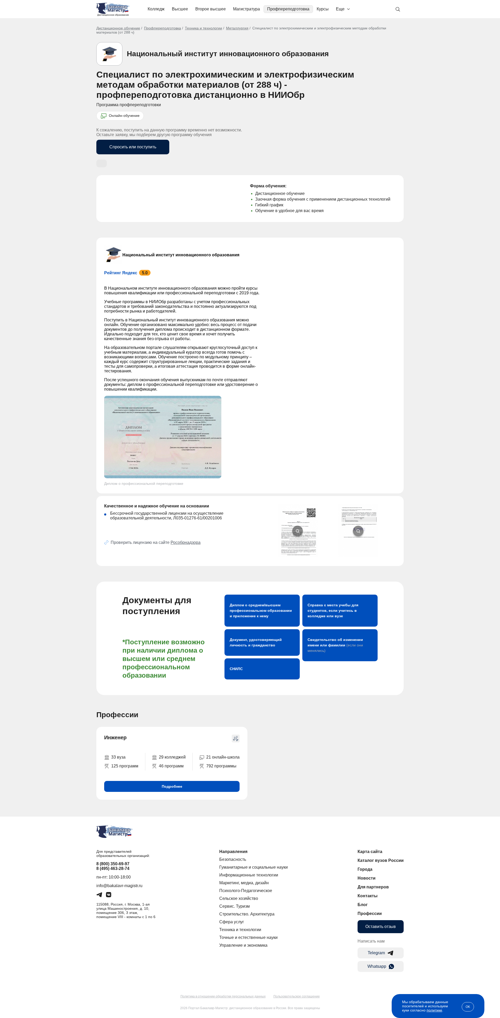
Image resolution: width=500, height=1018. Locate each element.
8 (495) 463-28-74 (112, 868)
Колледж (156, 9)
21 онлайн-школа (223, 757)
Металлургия (237, 28)
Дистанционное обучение (118, 28)
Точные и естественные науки (248, 937)
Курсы (323, 9)
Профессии (370, 913)
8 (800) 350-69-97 (112, 864)
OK (468, 1007)
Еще (340, 9)
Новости (367, 878)
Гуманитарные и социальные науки (253, 867)
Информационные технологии (248, 875)
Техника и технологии (203, 28)
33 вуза (118, 757)
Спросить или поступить (132, 147)
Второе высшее (210, 9)
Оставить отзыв (380, 926)
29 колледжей (172, 757)
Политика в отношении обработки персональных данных (223, 996)
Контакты (368, 896)
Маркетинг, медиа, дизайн (244, 883)
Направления (233, 851)
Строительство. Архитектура (246, 914)
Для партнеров (373, 887)
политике (434, 1010)
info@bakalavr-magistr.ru (119, 885)
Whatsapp (376, 966)
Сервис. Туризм (234, 906)
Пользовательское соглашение (296, 996)
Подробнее (172, 786)
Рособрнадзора (186, 542)
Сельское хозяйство (238, 898)
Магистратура (246, 9)
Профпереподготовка (288, 9)
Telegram (376, 953)
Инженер (115, 737)
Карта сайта (370, 851)
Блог (363, 904)
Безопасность (232, 859)
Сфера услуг (231, 922)
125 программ (124, 766)
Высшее (180, 9)
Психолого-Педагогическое (245, 890)
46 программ (171, 766)
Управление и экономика (243, 945)
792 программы (221, 766)
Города (365, 869)
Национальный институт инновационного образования (228, 54)
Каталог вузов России (381, 860)
